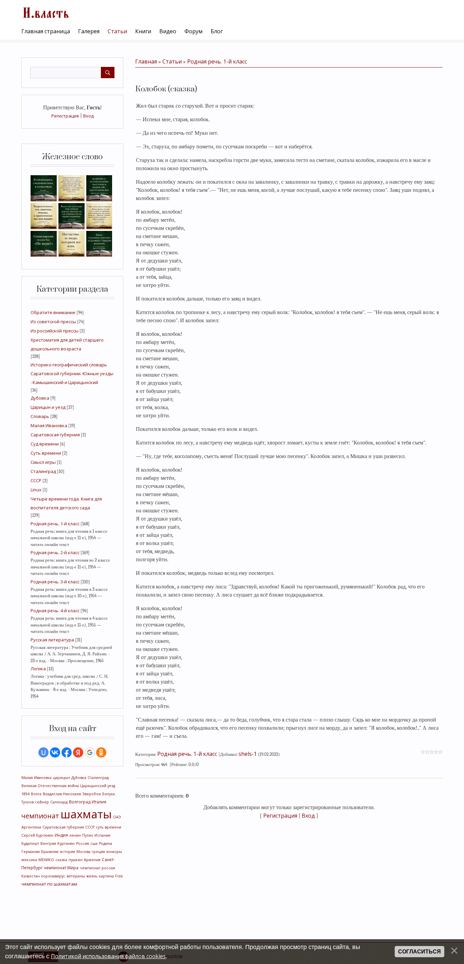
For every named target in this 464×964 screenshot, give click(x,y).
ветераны (76, 876)
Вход (88, 116)
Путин (87, 835)
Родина (105, 843)
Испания (102, 835)
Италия (99, 802)
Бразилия (49, 851)
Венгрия (48, 843)
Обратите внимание (53, 312)
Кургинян (66, 843)
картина (106, 876)
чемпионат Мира (61, 868)
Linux (36, 490)
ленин (75, 835)
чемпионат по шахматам (49, 884)
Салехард (59, 802)
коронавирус (53, 876)
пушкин (76, 859)
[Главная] (45, 12)
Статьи (172, 61)
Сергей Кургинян (37, 835)
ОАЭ (117, 817)
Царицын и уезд (48, 407)
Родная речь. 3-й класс (55, 582)
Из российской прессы (54, 331)
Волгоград (79, 802)
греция (98, 851)
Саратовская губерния (55, 435)
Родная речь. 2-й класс (55, 552)
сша (93, 843)
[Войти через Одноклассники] (101, 752)
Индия (61, 835)
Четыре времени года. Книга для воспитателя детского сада (66, 503)
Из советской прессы (53, 322)
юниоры (114, 851)
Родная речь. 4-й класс (55, 610)
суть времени (108, 827)
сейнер (42, 802)
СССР (36, 480)
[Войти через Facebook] (66, 752)
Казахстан (30, 876)
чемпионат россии (97, 868)
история (67, 851)
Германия (30, 851)
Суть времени (46, 453)
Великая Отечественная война (50, 785)
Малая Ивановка (49, 425)
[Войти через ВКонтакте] (55, 752)
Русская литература (52, 640)
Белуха (108, 794)
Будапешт (30, 843)
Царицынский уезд (97, 785)
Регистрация (65, 116)
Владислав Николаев (62, 794)
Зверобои (91, 794)
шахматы (86, 814)
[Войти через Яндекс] (78, 752)
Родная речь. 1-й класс (55, 524)
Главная (146, 61)
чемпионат (40, 815)
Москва (83, 851)
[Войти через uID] (43, 752)
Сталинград (43, 471)
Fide (119, 876)
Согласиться (419, 951)
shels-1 (247, 754)
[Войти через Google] (90, 752)
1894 (25, 794)
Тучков (27, 802)
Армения (92, 859)
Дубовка (40, 398)
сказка (61, 859)
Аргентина (31, 827)
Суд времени (45, 444)
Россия (82, 843)
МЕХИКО (46, 859)
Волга (36, 794)
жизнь (91, 876)
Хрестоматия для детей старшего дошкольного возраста (67, 344)
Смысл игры (43, 462)
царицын (61, 777)
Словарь (40, 416)
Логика (38, 669)
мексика (29, 859)
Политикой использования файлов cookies (108, 956)
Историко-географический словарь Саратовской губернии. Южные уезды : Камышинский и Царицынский (72, 373)
